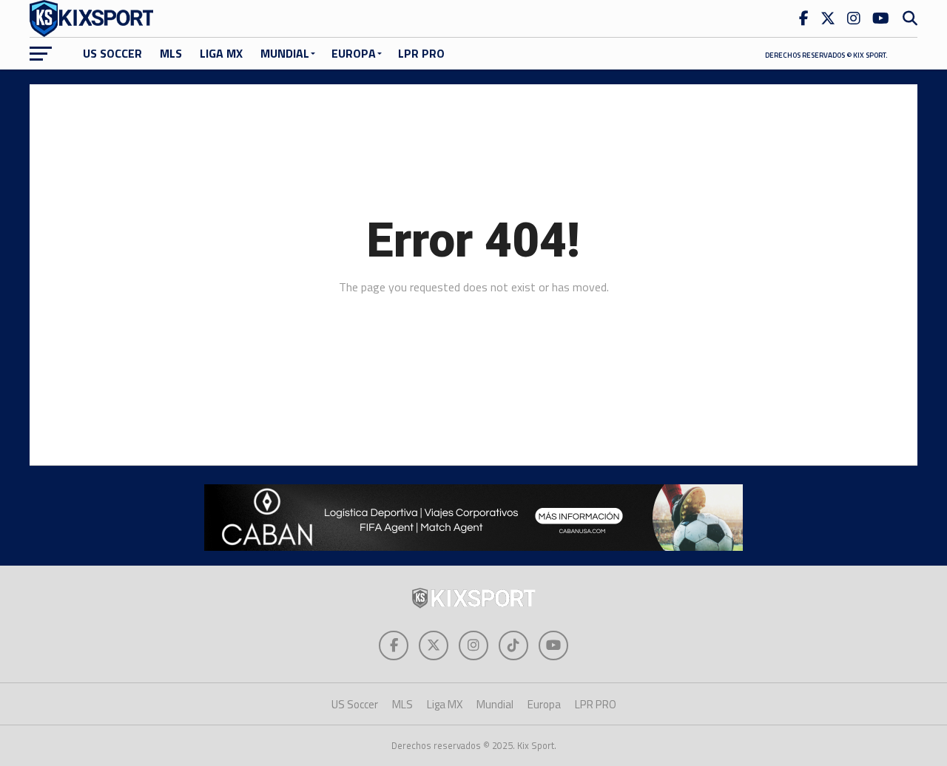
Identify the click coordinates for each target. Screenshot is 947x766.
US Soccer (112, 53)
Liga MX (221, 53)
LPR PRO (421, 53)
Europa (353, 53)
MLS (171, 53)
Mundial (284, 53)
